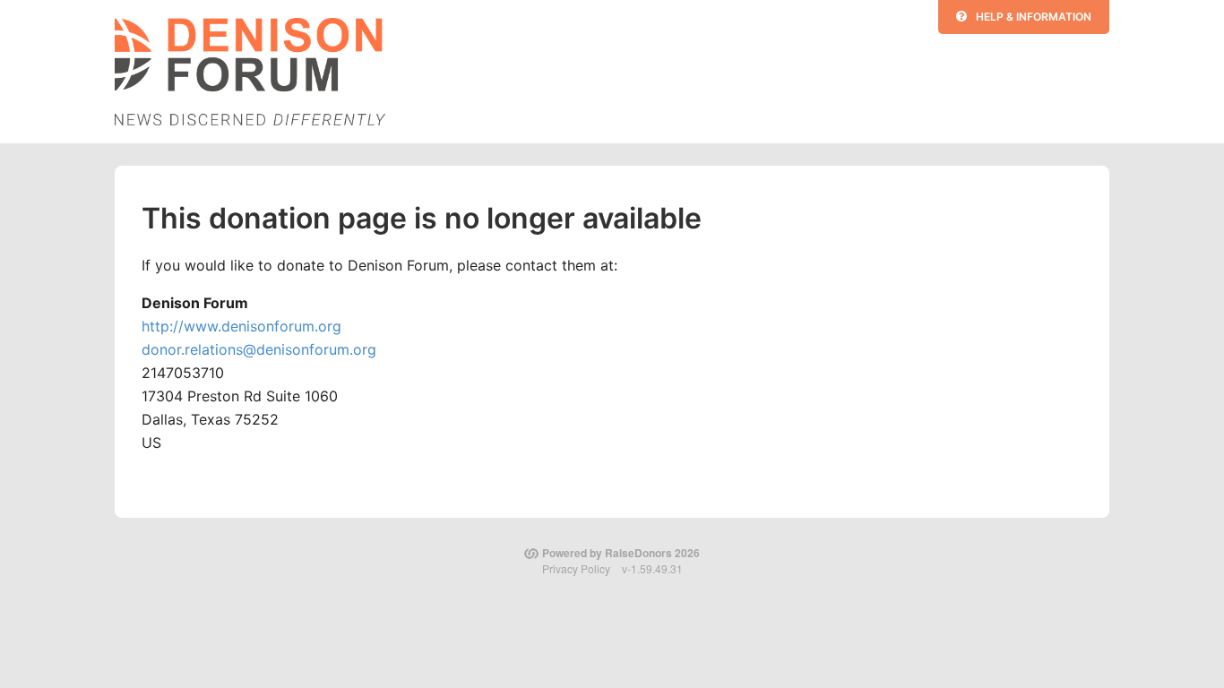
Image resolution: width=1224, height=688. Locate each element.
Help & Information (1033, 16)
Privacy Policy (576, 568)
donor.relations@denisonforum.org (259, 349)
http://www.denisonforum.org (241, 326)
